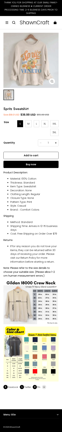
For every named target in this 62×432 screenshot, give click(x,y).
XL (45, 123)
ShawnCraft (15, 427)
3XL (54, 132)
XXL (54, 123)
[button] (6, 22)
